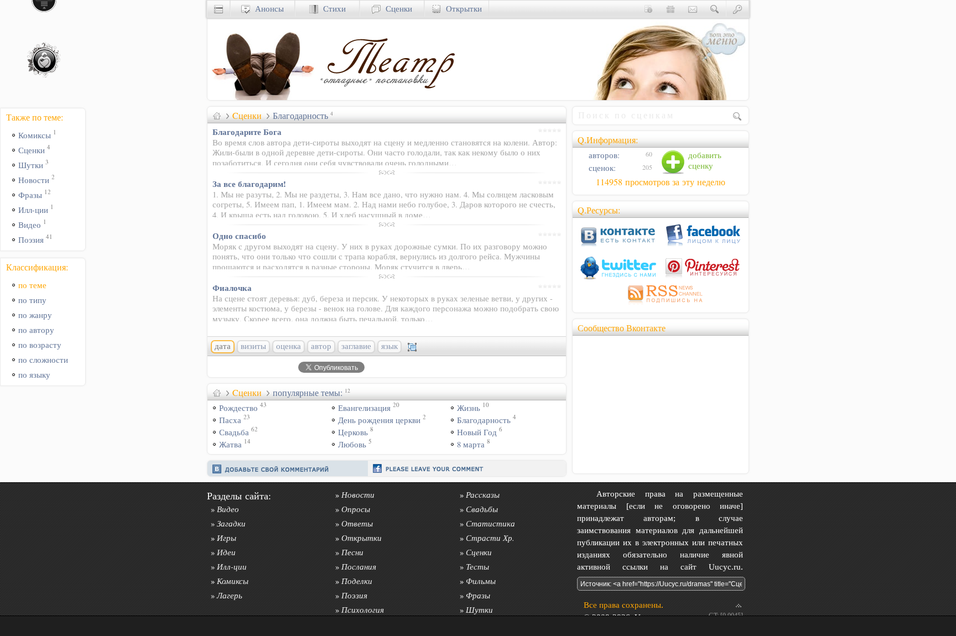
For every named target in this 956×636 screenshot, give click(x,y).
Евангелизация (364, 408)
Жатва (230, 444)
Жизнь (468, 408)
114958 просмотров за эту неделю (660, 182)
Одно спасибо (239, 236)
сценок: (601, 168)
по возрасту (39, 345)
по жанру (35, 315)
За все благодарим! (249, 184)
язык (389, 346)
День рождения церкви (379, 420)
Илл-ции (33, 210)
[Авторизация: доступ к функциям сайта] (737, 8)
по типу (32, 300)
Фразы (30, 195)
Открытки (461, 8)
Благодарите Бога (247, 132)
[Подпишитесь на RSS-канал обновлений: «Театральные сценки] (661, 304)
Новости (33, 180)
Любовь (352, 444)
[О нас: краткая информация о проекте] (648, 8)
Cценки (247, 116)
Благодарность (484, 420)
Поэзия (31, 239)
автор (321, 346)
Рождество (238, 408)
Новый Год (477, 432)
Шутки (30, 165)
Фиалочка (232, 287)
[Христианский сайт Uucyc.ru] (262, 97)
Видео (29, 225)
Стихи (332, 8)
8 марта (471, 444)
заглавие (356, 346)
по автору (36, 330)
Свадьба (234, 432)
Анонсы (267, 8)
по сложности (43, 360)
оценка (288, 346)
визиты (253, 346)
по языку (34, 374)
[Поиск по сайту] (714, 8)
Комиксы (34, 135)
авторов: (603, 155)
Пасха (230, 420)
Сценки (396, 8)
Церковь (353, 432)
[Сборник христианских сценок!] (387, 97)
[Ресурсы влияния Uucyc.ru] (216, 116)
